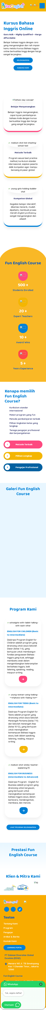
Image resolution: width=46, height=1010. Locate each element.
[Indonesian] (32, 5)
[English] (36, 5)
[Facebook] (6, 909)
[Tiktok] (19, 909)
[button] (40, 984)
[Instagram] (13, 909)
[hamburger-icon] (42, 5)
